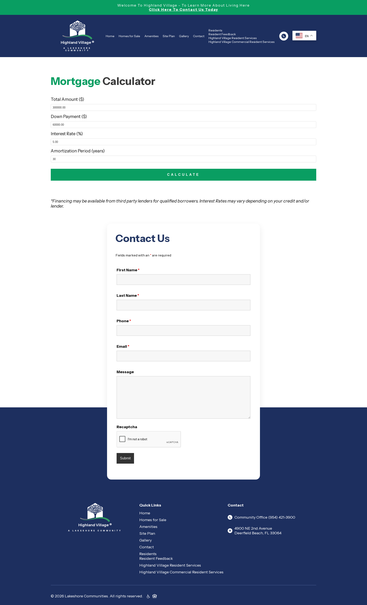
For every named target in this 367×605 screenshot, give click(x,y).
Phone (124, 321)
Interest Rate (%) (67, 133)
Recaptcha (127, 427)
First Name (128, 270)
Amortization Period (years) (78, 150)
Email (123, 346)
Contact (198, 36)
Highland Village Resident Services (233, 38)
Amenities (151, 36)
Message (125, 372)
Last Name (128, 295)
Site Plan (169, 36)
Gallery (184, 36)
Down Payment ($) (69, 116)
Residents (215, 30)
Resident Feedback (222, 34)
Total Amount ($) (67, 99)
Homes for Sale (129, 36)
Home (110, 36)
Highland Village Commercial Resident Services (241, 42)
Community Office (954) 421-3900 (264, 517)
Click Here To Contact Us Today (183, 9)
